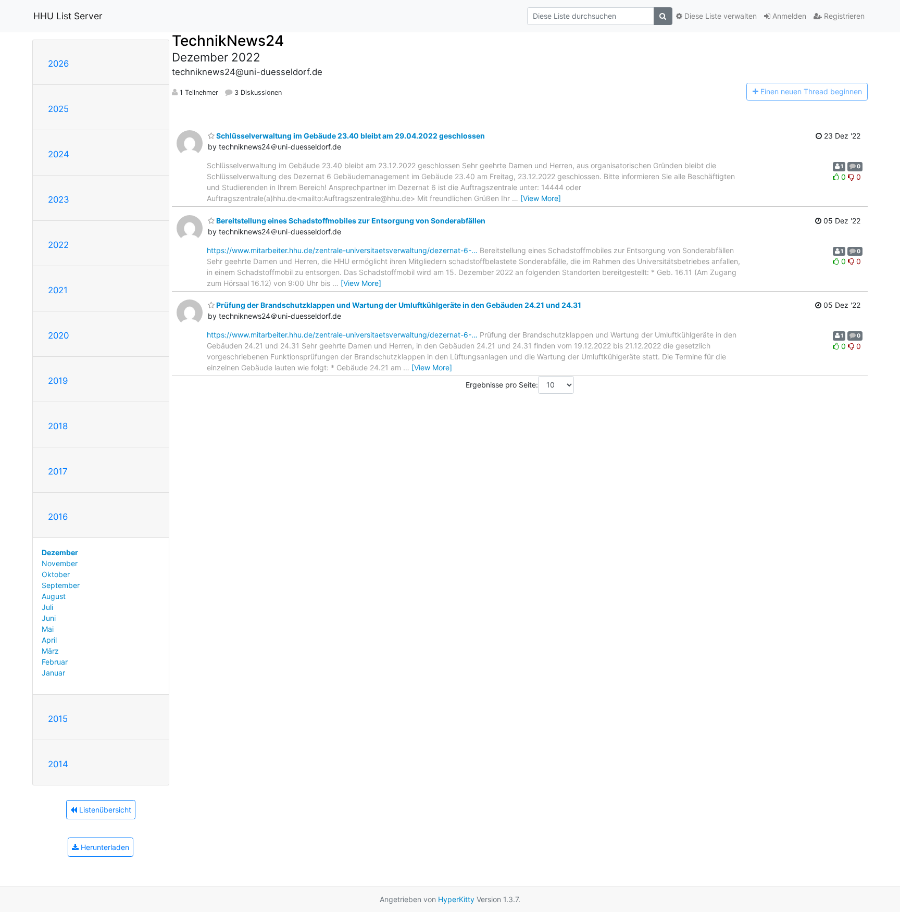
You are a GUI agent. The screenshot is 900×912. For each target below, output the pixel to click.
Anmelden (788, 15)
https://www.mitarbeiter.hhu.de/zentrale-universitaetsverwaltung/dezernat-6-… (342, 250)
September (61, 585)
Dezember (60, 552)
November (60, 563)
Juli (47, 607)
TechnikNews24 (228, 40)
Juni (49, 618)
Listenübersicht (104, 809)
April (49, 639)
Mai (48, 628)
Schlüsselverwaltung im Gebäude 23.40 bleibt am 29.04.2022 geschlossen (350, 135)
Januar (53, 672)
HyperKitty (456, 899)
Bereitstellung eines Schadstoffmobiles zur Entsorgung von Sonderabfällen (350, 220)
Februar (55, 661)
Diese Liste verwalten (719, 15)
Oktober (56, 574)
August (54, 596)
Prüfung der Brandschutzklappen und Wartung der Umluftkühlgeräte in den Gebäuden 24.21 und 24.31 (398, 305)
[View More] (540, 198)
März (50, 650)
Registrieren (843, 15)
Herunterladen (104, 847)
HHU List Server (68, 15)
